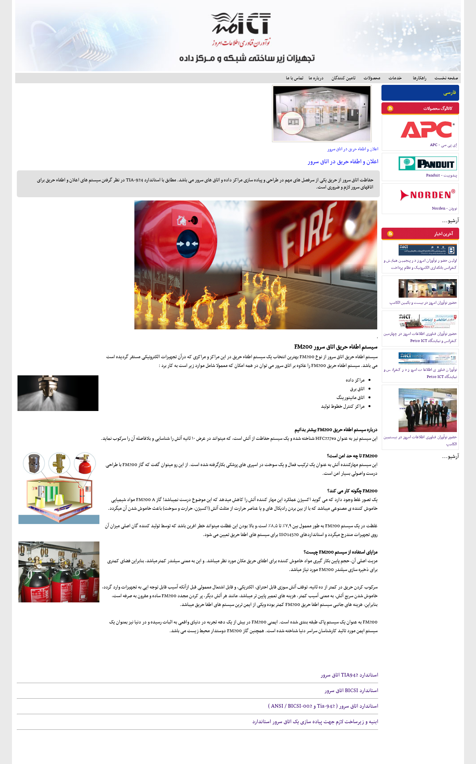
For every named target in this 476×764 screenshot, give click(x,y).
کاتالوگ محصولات (438, 108)
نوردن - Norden (444, 208)
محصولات (372, 78)
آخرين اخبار (443, 234)
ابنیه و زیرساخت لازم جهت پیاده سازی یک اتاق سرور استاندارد (315, 721)
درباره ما (316, 78)
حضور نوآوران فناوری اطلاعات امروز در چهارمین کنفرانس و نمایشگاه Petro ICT (420, 337)
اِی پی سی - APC (443, 145)
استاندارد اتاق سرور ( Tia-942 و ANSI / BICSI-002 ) (323, 706)
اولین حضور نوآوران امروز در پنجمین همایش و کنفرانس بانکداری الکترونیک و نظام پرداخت (420, 264)
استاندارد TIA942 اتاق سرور (349, 675)
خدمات (395, 78)
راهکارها (419, 78)
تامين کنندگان (344, 78)
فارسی (449, 92)
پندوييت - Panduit (441, 175)
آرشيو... (450, 220)
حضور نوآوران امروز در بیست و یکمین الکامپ (423, 302)
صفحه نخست (446, 78)
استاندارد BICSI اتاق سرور (351, 690)
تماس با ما (294, 78)
